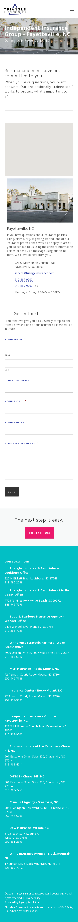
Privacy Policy (32, 898)
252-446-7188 (14, 678)
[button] (72, 9)
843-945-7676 (14, 604)
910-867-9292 (24, 286)
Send (12, 491)
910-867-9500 (24, 279)
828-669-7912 (14, 868)
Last (7, 369)
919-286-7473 (14, 790)
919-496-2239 (14, 582)
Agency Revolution (29, 902)
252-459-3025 (14, 700)
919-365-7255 (14, 630)
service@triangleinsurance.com (35, 273)
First (7, 355)
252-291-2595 (14, 841)
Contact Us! (39, 532)
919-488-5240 (14, 657)
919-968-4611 (14, 764)
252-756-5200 (14, 816)
